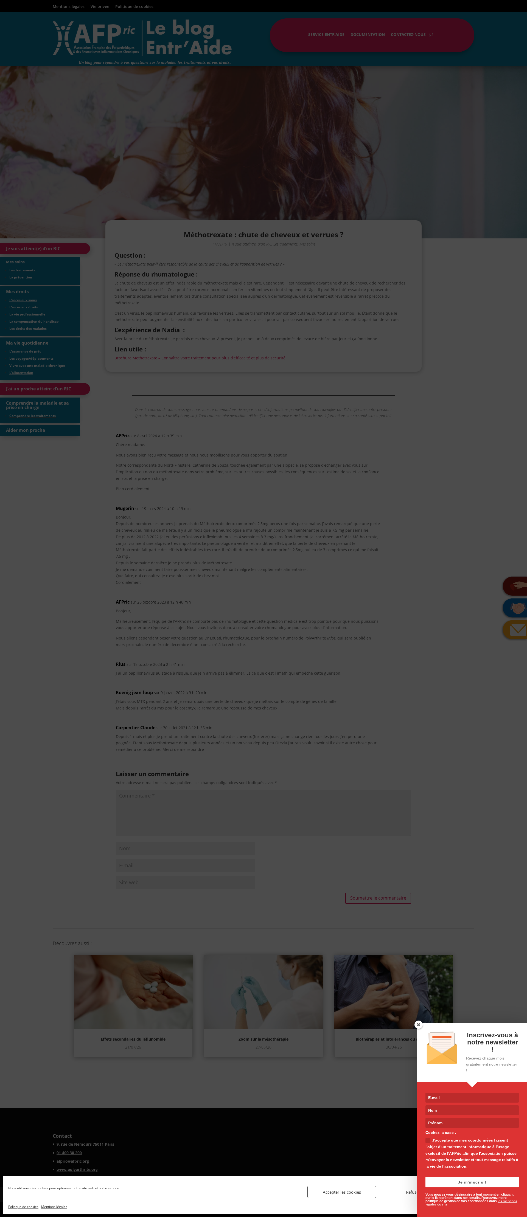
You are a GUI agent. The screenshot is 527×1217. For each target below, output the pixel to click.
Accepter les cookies (342, 1192)
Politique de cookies (23, 1206)
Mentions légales (54, 1206)
